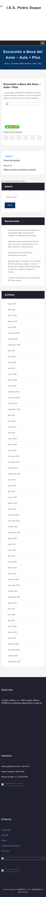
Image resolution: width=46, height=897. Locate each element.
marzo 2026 (12, 315)
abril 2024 (11, 433)
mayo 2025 (12, 362)
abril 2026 (11, 310)
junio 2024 (11, 421)
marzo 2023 (12, 497)
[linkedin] (19, 137)
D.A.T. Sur (5, 851)
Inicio (7, 64)
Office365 (5, 835)
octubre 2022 (13, 527)
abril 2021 (11, 620)
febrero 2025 (12, 380)
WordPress (22, 889)
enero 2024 (12, 450)
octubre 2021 (13, 591)
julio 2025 (11, 351)
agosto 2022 (12, 538)
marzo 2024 (12, 439)
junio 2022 (11, 544)
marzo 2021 (12, 626)
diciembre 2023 (13, 456)
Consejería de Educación (10, 846)
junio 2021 (11, 615)
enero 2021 (12, 638)
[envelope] (25, 137)
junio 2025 (11, 357)
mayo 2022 (12, 550)
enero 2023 (12, 509)
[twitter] (12, 137)
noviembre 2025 (14, 333)
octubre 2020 (13, 656)
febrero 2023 (12, 503)
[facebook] (5, 137)
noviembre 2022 (14, 521)
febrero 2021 (12, 632)
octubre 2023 (13, 468)
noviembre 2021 (14, 585)
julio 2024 (11, 415)
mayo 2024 (12, 427)
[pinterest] (32, 137)
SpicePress (36, 889)
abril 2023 (11, 491)
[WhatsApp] (39, 137)
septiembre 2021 (14, 597)
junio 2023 (11, 480)
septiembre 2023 (14, 474)
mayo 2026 (12, 304)
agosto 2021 (12, 603)
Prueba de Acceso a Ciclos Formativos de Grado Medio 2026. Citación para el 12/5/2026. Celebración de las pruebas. (23, 233)
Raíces (4, 840)
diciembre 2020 (13, 644)
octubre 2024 (13, 403)
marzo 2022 (12, 562)
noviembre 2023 (14, 462)
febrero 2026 (12, 321)
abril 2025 (11, 368)
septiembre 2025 (14, 345)
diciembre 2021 (13, 579)
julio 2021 (11, 609)
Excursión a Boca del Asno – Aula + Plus (26, 64)
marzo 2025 (12, 374)
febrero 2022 (12, 568)
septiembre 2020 (14, 662)
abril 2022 (11, 556)
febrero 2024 (12, 445)
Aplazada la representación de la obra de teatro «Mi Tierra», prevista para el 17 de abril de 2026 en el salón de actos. (23, 244)
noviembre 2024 (14, 398)
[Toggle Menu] (43, 43)
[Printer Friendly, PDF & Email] (12, 126)
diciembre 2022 (13, 515)
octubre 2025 (13, 339)
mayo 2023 (12, 486)
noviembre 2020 (14, 650)
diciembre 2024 (13, 392)
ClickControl (5, 830)
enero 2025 (12, 386)
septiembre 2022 (14, 532)
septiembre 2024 (14, 409)
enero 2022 (12, 574)
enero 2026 (12, 327)
